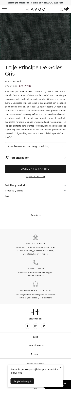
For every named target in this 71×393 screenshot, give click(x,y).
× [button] (61, 368)
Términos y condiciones (35, 363)
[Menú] (4, 9)
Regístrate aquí (22, 381)
